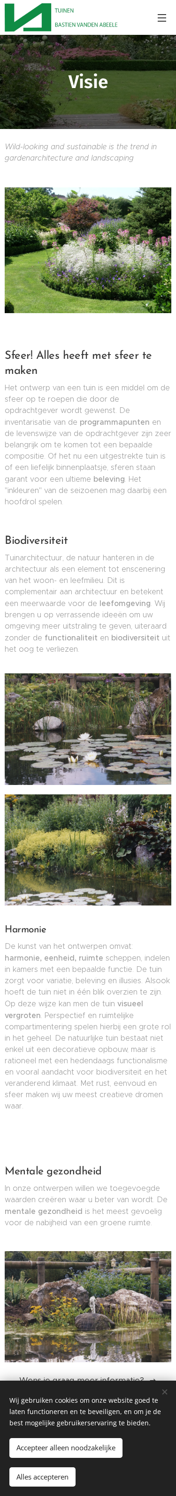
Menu (162, 17)
